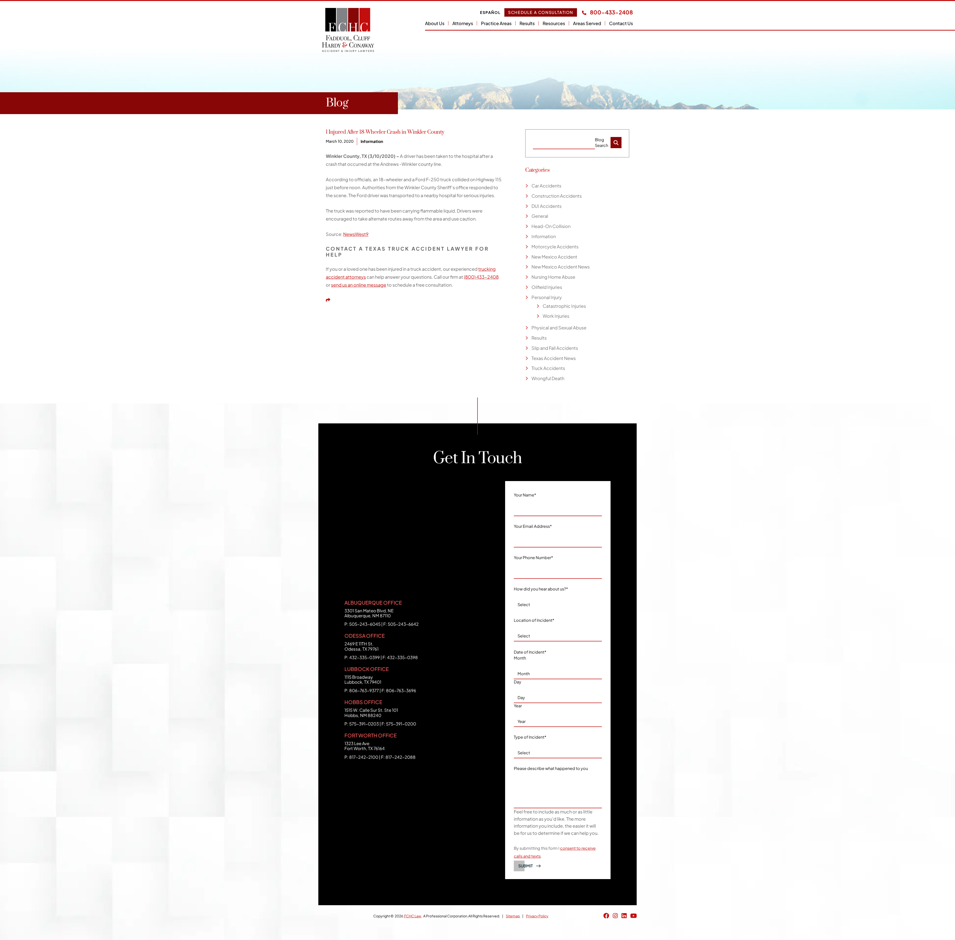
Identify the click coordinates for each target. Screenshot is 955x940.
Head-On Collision (551, 226)
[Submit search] (616, 142)
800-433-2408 (611, 12)
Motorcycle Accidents (554, 246)
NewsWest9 (356, 234)
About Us (434, 23)
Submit (525, 866)
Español (490, 12)
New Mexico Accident (554, 257)
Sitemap (513, 916)
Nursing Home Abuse (553, 277)
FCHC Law (413, 916)
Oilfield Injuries (546, 287)
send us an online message (358, 285)
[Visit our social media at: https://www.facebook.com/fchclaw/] (606, 915)
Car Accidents (546, 185)
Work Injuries (556, 316)
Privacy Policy (537, 916)
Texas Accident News (553, 358)
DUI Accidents (546, 206)
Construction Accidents (556, 196)
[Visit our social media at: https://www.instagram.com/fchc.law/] (615, 915)
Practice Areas (496, 23)
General (539, 216)
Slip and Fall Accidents (554, 348)
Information (372, 141)
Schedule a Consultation (540, 12)
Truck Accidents (548, 368)
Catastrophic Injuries (564, 306)
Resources (554, 23)
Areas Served (587, 23)
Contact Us (621, 23)
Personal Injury (546, 297)
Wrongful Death (547, 378)
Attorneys (462, 23)
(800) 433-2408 (481, 277)
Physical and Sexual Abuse (558, 327)
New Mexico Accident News (560, 266)
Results (527, 23)
